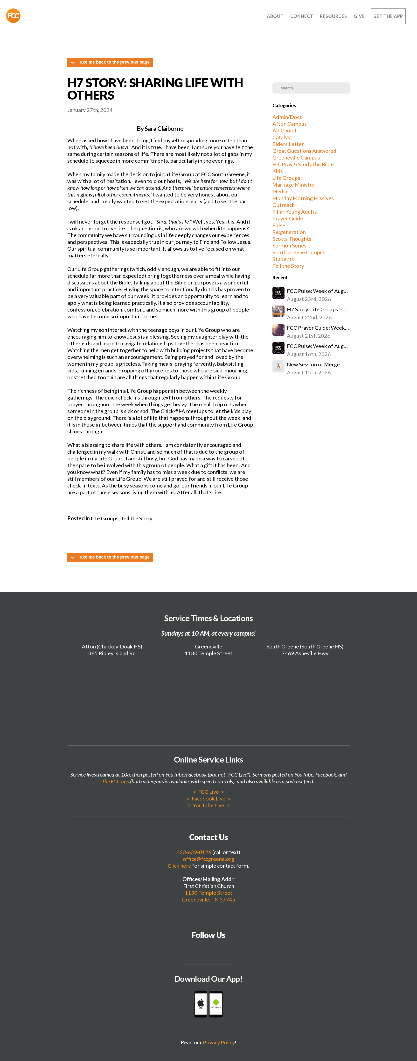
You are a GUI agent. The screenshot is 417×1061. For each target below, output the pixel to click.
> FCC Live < (208, 791)
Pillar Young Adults (294, 211)
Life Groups (104, 518)
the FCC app (116, 781)
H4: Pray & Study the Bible (303, 164)
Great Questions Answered (304, 150)
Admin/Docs (287, 117)
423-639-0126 (194, 852)
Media (279, 191)
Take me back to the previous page (114, 62)
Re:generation (289, 232)
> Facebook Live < (208, 798)
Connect (302, 16)
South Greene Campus (298, 252)
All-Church (285, 130)
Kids (277, 171)
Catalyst (282, 137)
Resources (334, 16)
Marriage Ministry (293, 184)
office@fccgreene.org (208, 859)
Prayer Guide (287, 218)
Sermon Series (289, 245)
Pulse (278, 225)
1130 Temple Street (208, 892)
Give (359, 16)
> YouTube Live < (208, 805)
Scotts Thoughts (291, 238)
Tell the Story (136, 518)
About (276, 16)
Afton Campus (289, 123)
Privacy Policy (219, 1042)
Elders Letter (288, 144)
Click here (179, 865)
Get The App (388, 16)
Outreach (283, 205)
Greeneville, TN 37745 (208, 899)
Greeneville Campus (296, 157)
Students (283, 259)
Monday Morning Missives (303, 198)
